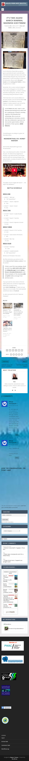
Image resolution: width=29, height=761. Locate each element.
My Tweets (4, 539)
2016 (14, 268)
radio (24, 274)
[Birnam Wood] (15, 593)
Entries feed (4, 741)
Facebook (16, 291)
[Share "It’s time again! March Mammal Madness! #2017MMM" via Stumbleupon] (15, 350)
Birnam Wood (5, 590)
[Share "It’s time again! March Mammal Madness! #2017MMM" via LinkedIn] (13, 350)
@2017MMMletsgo (10, 287)
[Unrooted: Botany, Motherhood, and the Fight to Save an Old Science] (15, 598)
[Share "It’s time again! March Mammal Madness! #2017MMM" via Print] (21, 350)
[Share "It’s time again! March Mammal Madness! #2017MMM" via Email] (18, 350)
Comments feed (5, 745)
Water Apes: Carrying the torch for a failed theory (13, 554)
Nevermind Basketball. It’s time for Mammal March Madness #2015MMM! (18, 312)
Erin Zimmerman (8, 602)
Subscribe (5, 519)
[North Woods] (15, 587)
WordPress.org (5, 749)
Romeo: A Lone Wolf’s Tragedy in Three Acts (14, 548)
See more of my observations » (16, 628)
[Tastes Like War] (15, 606)
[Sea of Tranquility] (15, 579)
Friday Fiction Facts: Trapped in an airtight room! (12, 561)
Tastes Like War (5, 605)
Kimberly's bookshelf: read (10, 572)
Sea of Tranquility (5, 577)
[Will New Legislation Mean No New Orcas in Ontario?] (7, 323)
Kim (11, 26)
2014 (20, 268)
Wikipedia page (11, 270)
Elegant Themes (14, 757)
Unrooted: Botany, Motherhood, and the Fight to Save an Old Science (8, 597)
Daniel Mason (8, 586)
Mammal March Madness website (14, 261)
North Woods (5, 584)
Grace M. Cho (7, 607)
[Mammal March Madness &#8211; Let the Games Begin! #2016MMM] (7, 305)
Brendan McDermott (16, 272)
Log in (3, 738)
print (8, 276)
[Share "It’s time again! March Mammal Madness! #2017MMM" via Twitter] (10, 350)
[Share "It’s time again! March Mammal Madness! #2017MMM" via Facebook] (7, 350)
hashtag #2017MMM (16, 82)
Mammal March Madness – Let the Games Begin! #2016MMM (7, 311)
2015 (17, 268)
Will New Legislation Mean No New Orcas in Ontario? (7, 329)
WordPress (14, 759)
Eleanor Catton (8, 592)
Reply (17, 435)
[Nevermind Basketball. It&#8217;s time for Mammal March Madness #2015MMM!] (18, 305)
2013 (24, 268)
